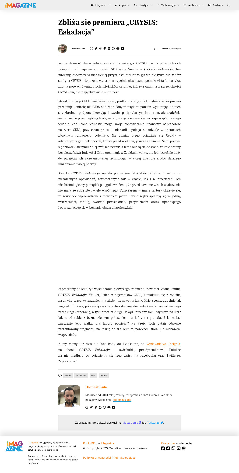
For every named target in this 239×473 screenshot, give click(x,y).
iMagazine (33, 442)
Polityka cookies (124, 457)
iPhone (104, 375)
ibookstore (81, 375)
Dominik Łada (78, 49)
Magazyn (100, 5)
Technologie (167, 5)
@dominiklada (122, 399)
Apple (122, 5)
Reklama (217, 5)
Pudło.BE (89, 443)
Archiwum (194, 5)
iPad (93, 375)
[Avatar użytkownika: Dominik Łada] (69, 396)
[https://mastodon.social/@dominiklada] (104, 48)
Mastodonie (130, 422)
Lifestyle (143, 5)
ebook (68, 375)
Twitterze (153, 422)
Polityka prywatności (97, 457)
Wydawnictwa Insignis (163, 344)
